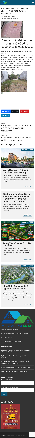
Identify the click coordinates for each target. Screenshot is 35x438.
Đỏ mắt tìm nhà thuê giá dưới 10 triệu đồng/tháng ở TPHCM (15, 367)
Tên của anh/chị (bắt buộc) (7, 380)
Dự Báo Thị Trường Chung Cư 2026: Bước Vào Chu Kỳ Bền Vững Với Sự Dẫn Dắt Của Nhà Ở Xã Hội (15, 362)
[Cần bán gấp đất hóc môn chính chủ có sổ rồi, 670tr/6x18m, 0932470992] (12, 29)
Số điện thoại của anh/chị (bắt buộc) (9, 387)
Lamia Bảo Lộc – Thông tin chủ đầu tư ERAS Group (16, 171)
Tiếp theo (17, 138)
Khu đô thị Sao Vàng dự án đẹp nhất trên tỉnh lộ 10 (16, 287)
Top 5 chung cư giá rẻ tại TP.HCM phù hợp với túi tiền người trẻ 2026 (15, 356)
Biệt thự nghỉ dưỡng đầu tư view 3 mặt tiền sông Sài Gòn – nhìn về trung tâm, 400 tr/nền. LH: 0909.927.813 (17, 197)
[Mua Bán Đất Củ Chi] (4, 2)
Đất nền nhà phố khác (13, 18)
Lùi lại (16, 127)
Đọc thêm (27, 186)
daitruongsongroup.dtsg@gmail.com (12, 341)
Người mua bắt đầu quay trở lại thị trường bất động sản (14, 371)
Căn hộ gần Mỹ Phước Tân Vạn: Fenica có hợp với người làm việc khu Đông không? (15, 351)
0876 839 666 (8, 337)
